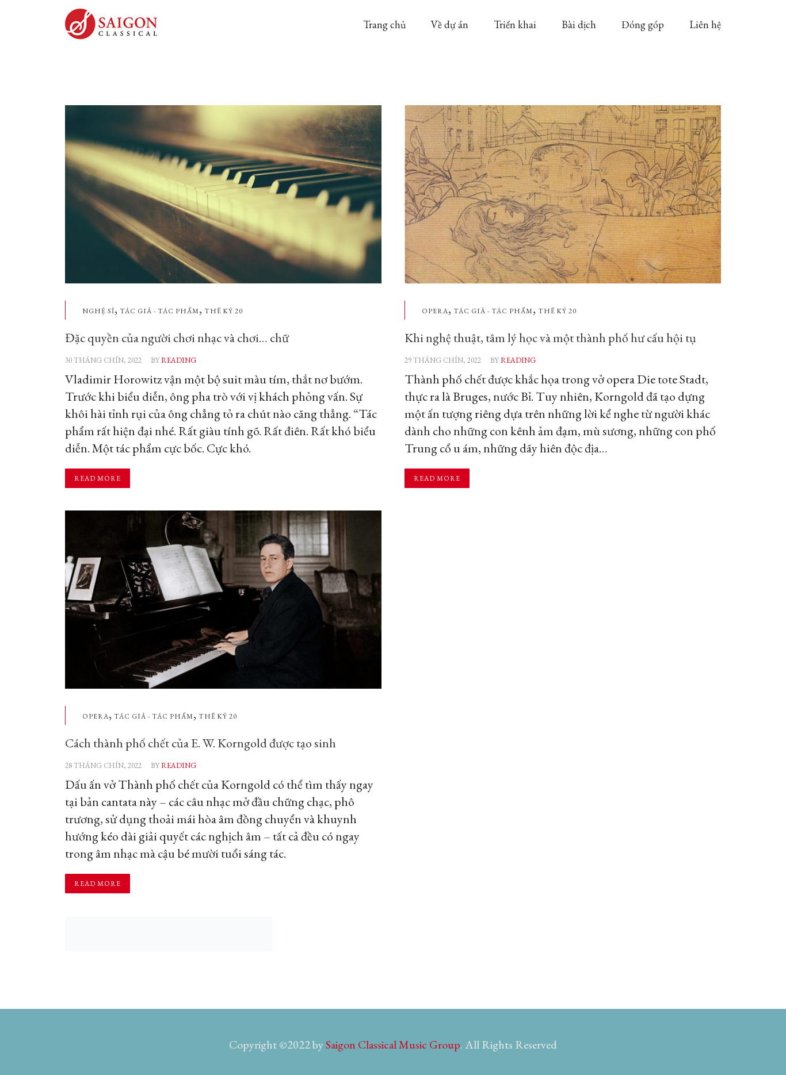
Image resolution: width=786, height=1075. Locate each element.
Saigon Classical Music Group (393, 1044)
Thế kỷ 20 (223, 311)
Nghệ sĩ (98, 311)
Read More (97, 478)
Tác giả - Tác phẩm (159, 311)
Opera (435, 311)
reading (178, 360)
